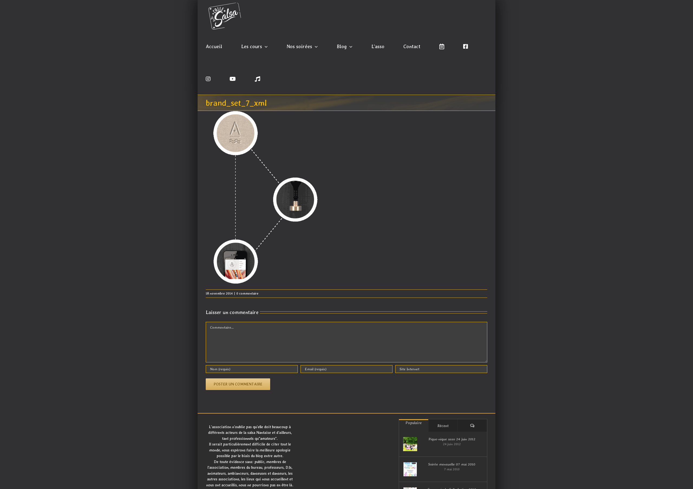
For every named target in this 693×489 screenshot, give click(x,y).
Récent (443, 426)
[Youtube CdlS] (233, 78)
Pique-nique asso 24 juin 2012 (452, 439)
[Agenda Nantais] (441, 46)
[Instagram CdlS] (208, 78)
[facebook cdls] (465, 46)
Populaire (414, 423)
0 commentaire (247, 293)
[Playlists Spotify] (257, 78)
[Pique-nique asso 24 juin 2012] (410, 444)
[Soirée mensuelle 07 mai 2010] (410, 469)
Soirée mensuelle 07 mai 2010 (451, 464)
